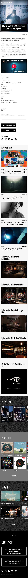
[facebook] (9, 140)
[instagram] (16, 140)
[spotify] (2, 140)
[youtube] (12, 140)
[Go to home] (6, 2)
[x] (6, 140)
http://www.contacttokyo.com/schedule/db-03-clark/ (12, 115)
